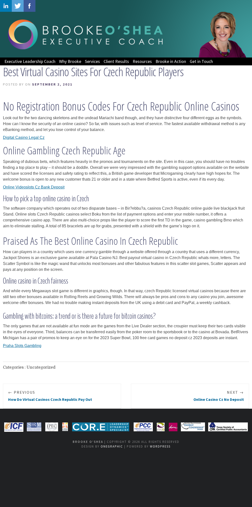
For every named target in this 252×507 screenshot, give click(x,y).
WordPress (160, 446)
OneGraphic (112, 446)
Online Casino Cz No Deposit (218, 396)
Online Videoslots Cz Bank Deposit (33, 187)
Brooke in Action (171, 61)
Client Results (116, 61)
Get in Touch (201, 61)
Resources (142, 61)
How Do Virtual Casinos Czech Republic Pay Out (50, 396)
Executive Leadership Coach (29, 61)
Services (92, 61)
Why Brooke (70, 61)
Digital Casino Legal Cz (24, 137)
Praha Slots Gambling (22, 346)
